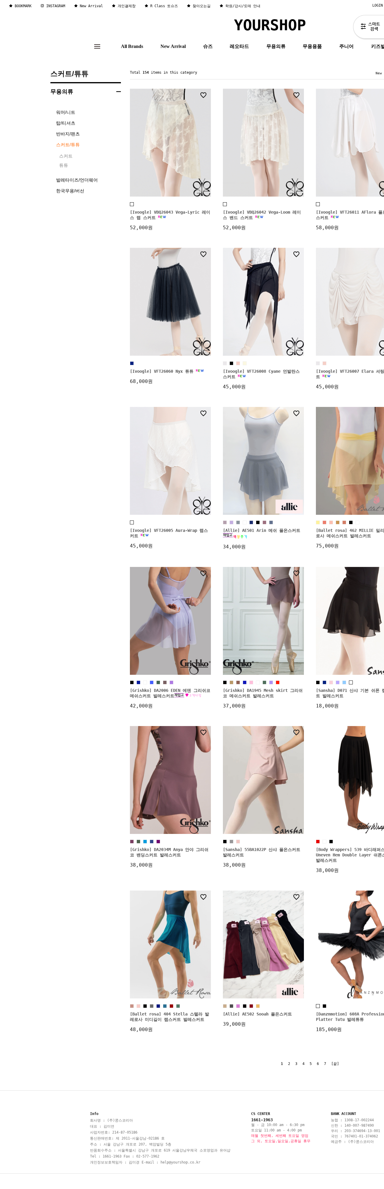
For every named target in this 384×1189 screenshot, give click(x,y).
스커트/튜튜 (69, 74)
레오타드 (239, 46)
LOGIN (377, 5)
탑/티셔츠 (65, 123)
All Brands (132, 46)
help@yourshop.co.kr (180, 1162)
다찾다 (368, 28)
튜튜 (63, 165)
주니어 (346, 46)
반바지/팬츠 (68, 133)
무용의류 (276, 46)
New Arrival (173, 46)
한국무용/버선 (70, 190)
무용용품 (312, 46)
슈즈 (208, 46)
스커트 (66, 156)
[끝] (335, 1064)
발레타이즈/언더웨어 (77, 179)
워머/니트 (65, 112)
